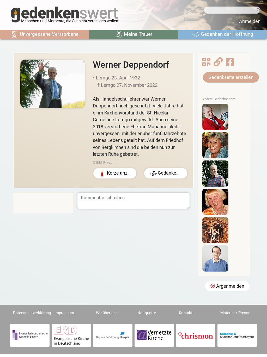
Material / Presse (235, 312)
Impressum (64, 312)
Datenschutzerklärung (32, 312)
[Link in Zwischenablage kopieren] (218, 63)
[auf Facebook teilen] (230, 63)
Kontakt (185, 312)
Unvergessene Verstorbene (48, 34)
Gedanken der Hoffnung (226, 34)
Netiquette (146, 312)
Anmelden (249, 21)
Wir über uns (107, 312)
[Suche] (257, 10)
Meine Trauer (137, 34)
